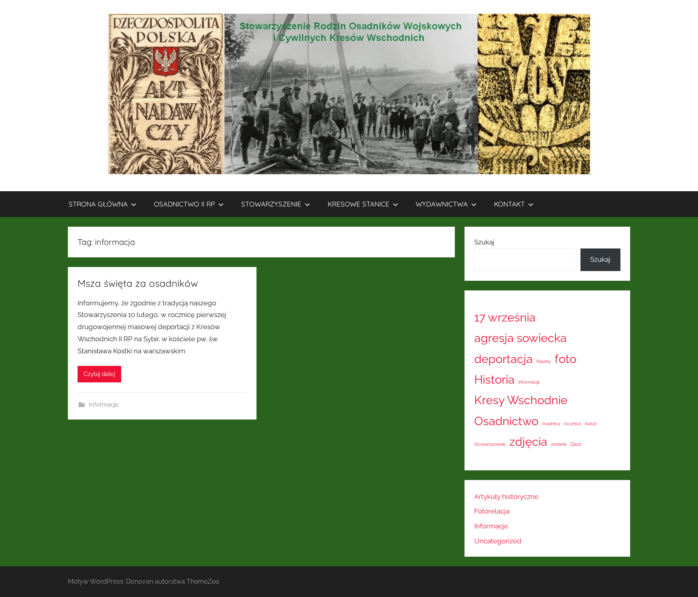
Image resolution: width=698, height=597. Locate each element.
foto (565, 359)
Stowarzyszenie (490, 444)
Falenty (543, 361)
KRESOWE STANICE (358, 204)
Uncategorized (497, 541)
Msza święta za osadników (138, 283)
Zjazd (575, 444)
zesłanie (559, 444)
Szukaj (484, 242)
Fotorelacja (491, 511)
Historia (494, 379)
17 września (505, 317)
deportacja (503, 359)
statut (590, 423)
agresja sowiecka (520, 338)
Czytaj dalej (99, 374)
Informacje (104, 404)
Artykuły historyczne (506, 497)
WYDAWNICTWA (442, 204)
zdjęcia (528, 441)
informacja (529, 382)
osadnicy (551, 423)
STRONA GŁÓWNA (98, 204)
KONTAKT (509, 204)
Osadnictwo (506, 421)
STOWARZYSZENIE (271, 204)
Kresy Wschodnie (521, 400)
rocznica (572, 423)
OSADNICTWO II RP (184, 204)
